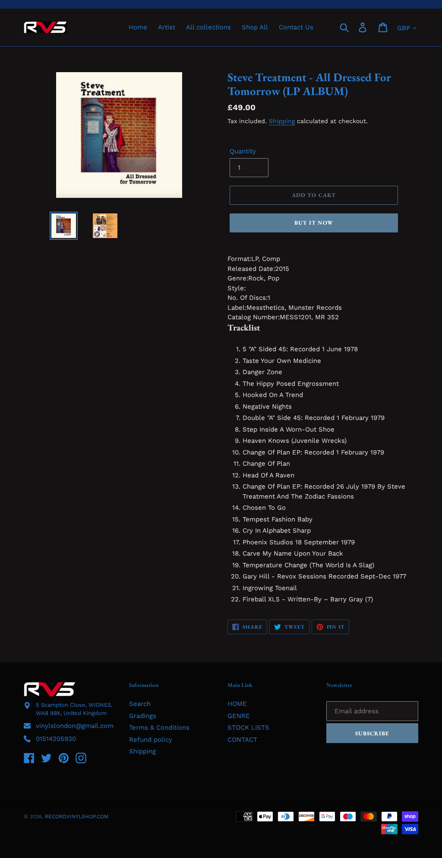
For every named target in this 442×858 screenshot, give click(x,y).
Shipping (282, 121)
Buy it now (313, 222)
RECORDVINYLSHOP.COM (76, 817)
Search (140, 704)
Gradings (142, 716)
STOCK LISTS (248, 727)
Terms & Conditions (159, 727)
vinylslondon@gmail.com (75, 726)
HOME (237, 704)
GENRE (238, 716)
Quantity (243, 151)
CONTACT (242, 740)
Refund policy (150, 740)
